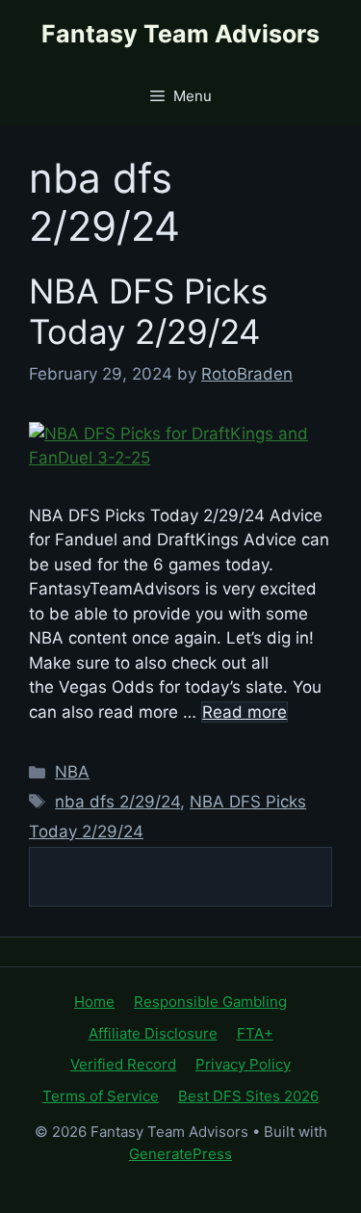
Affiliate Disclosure (153, 1033)
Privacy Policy (243, 1064)
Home (94, 1001)
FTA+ (255, 1033)
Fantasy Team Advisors (180, 33)
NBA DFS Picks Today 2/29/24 (148, 311)
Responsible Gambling (210, 1001)
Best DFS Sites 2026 (248, 1096)
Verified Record (123, 1064)
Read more (244, 712)
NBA (72, 771)
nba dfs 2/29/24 (117, 801)
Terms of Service (100, 1096)
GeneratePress (180, 1154)
